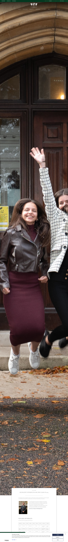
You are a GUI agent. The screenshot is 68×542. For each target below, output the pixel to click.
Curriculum (25, 9)
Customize (57, 537)
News (49, 9)
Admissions (38, 9)
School (19, 9)
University (31, 9)
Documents (44, 9)
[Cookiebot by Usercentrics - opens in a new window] (6, 540)
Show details (13, 539)
